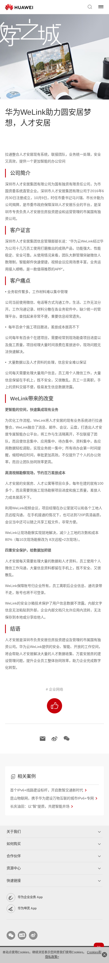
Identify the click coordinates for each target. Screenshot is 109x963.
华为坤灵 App (27, 908)
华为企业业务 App (30, 897)
